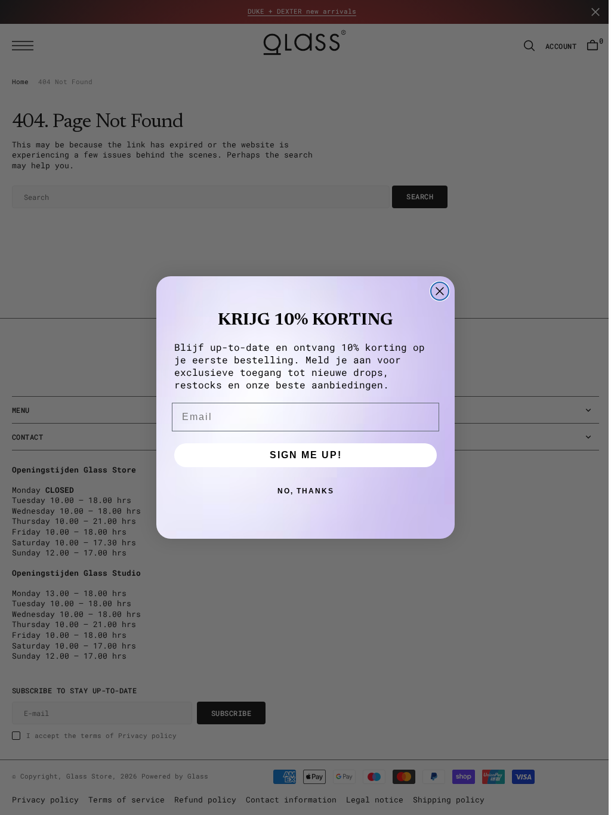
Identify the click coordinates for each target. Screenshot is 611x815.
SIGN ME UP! (301, 455)
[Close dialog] (436, 291)
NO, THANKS (301, 491)
